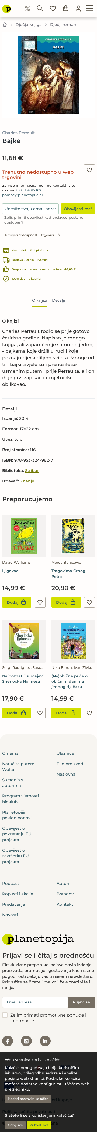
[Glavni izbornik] (90, 9)
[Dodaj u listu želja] (89, 169)
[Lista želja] (52, 9)
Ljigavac (10, 570)
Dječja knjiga (29, 24)
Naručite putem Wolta (18, 766)
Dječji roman (63, 24)
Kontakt (65, 904)
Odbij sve (15, 1125)
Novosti (10, 914)
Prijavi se (81, 1002)
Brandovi (66, 893)
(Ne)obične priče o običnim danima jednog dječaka (69, 681)
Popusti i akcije (17, 893)
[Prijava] (78, 9)
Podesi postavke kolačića (28, 1099)
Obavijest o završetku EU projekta (15, 856)
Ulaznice (65, 753)
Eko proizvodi (70, 763)
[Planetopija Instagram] (26, 1041)
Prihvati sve (39, 1125)
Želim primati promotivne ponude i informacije (48, 1018)
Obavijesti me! (78, 208)
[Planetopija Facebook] (7, 1041)
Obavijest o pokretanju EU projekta (17, 834)
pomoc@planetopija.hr (22, 195)
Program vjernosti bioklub (20, 798)
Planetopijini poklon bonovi (17, 815)
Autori (63, 883)
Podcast (10, 883)
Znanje (27, 481)
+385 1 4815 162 (28, 190)
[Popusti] (27, 9)
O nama (10, 753)
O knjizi (39, 300)
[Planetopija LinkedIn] (45, 1041)
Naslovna (66, 774)
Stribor (32, 470)
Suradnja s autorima (12, 782)
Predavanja (13, 904)
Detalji (58, 300)
